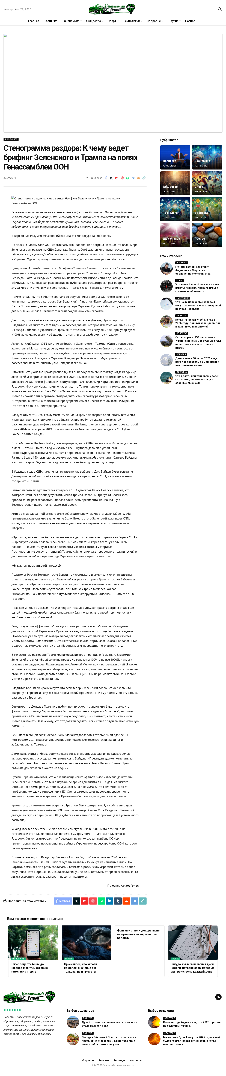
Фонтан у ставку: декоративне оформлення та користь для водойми (138, 934)
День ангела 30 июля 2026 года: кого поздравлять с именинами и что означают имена (197, 362)
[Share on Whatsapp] (127, 178)
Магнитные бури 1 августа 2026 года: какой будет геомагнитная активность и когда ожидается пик (192, 1041)
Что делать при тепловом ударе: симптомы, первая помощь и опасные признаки (197, 379)
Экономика (202, 161)
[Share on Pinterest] (122, 178)
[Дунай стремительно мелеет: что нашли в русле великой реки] (73, 1022)
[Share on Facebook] (105, 178)
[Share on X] (111, 178)
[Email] (138, 178)
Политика (169, 161)
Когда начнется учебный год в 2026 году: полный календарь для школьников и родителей (197, 323)
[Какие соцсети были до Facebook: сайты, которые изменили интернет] (33, 942)
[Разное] (207, 235)
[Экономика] (207, 157)
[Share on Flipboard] (116, 178)
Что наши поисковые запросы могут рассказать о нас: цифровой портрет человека (198, 305)
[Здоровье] (207, 209)
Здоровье (202, 212)
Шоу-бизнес (11, 139)
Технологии (171, 212)
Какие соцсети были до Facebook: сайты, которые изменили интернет (29, 967)
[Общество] (175, 183)
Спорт (199, 186)
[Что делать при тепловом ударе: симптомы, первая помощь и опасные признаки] (166, 378)
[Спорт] (207, 183)
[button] (220, 9)
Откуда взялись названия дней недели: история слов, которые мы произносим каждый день (193, 967)
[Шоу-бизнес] (175, 235)
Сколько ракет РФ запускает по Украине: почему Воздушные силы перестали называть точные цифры (198, 342)
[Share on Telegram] (133, 178)
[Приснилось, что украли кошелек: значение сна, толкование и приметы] (86, 942)
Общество (170, 186)
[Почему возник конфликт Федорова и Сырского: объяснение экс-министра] (166, 268)
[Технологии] (175, 209)
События (181, 354)
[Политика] (175, 157)
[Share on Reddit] (126, 901)
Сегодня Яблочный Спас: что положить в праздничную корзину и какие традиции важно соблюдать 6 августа (109, 1041)
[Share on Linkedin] (109, 901)
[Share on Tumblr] (118, 901)
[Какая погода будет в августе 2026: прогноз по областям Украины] (154, 1022)
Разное (200, 238)
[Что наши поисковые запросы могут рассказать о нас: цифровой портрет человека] (166, 304)
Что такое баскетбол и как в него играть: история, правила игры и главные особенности (197, 288)
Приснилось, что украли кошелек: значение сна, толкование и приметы (80, 967)
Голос (134, 886)
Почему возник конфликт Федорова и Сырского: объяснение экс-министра (192, 270)
